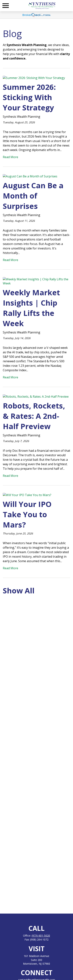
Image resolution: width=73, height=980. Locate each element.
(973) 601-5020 (41, 935)
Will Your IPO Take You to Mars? (27, 514)
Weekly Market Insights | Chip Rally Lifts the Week (31, 307)
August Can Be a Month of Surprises (33, 195)
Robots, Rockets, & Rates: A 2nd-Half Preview (34, 415)
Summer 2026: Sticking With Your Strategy (29, 97)
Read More (10, 157)
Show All (18, 590)
